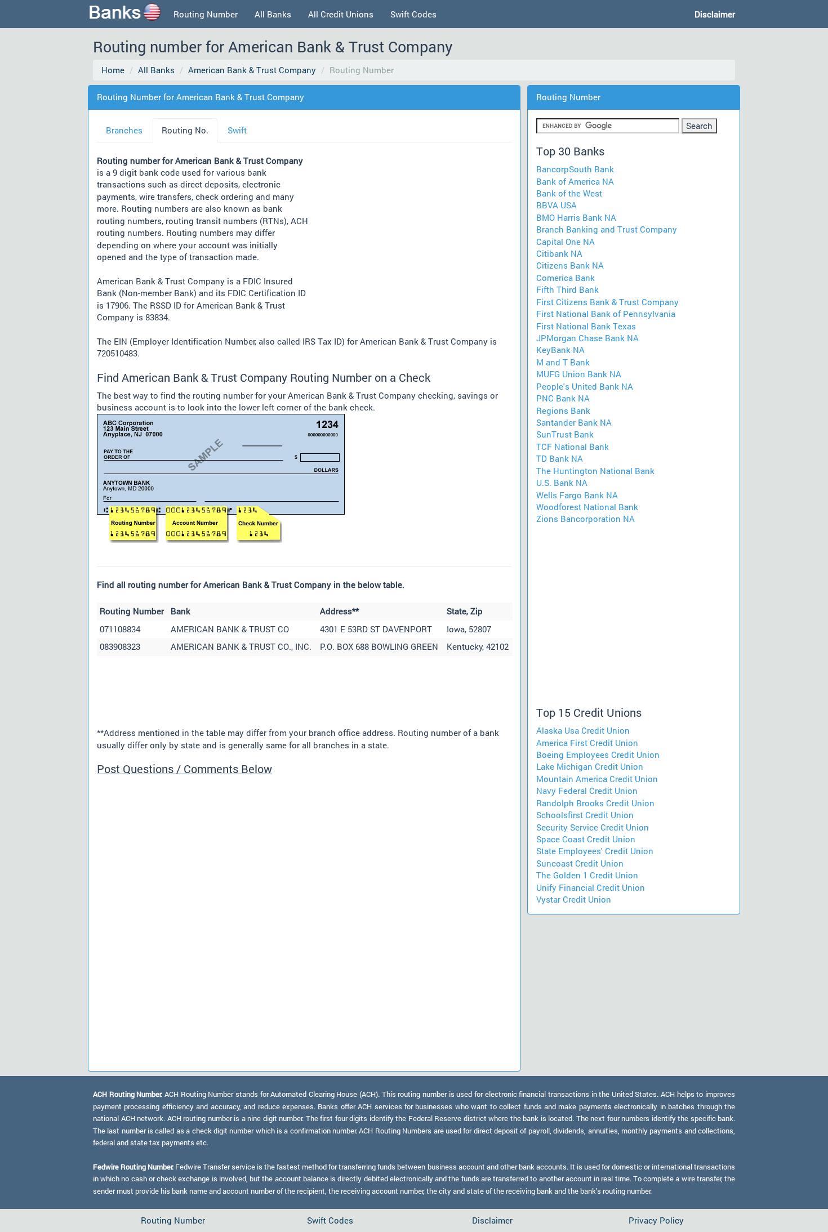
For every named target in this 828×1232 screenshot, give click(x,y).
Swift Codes (413, 14)
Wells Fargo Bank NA (577, 495)
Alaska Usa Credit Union (583, 730)
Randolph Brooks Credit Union (595, 803)
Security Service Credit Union (592, 827)
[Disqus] (304, 922)
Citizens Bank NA (570, 265)
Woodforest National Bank (587, 506)
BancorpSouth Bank (575, 169)
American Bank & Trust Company (252, 69)
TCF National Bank (572, 446)
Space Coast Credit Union (585, 839)
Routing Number (205, 14)
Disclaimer (492, 1220)
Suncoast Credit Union (580, 863)
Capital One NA (565, 241)
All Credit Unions (340, 14)
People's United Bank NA (584, 386)
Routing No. (185, 130)
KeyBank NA (560, 349)
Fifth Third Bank (567, 289)
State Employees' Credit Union (594, 850)
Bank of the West (569, 193)
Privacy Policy (656, 1220)
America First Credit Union (587, 742)
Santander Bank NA (574, 422)
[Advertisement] (410, 240)
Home (112, 69)
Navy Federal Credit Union (587, 790)
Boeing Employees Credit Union (598, 754)
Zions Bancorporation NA (585, 518)
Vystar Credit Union (573, 899)
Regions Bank (563, 410)
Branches (124, 130)
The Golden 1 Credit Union (587, 875)
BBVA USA (556, 205)
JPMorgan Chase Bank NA (587, 337)
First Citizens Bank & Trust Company (607, 301)
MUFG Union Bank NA (578, 374)
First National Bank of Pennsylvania (605, 313)
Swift (237, 130)
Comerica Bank (565, 277)
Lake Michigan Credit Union (589, 766)
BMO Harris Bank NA (576, 217)
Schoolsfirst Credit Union (585, 814)
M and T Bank (563, 362)
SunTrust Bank (565, 434)
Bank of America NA (575, 181)
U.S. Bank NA (561, 482)
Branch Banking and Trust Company (606, 229)
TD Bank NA (559, 458)
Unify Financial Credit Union (590, 887)
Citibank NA (559, 253)
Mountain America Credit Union (597, 778)
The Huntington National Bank (595, 470)
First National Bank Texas (586, 326)
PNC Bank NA (563, 398)
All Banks (273, 14)
